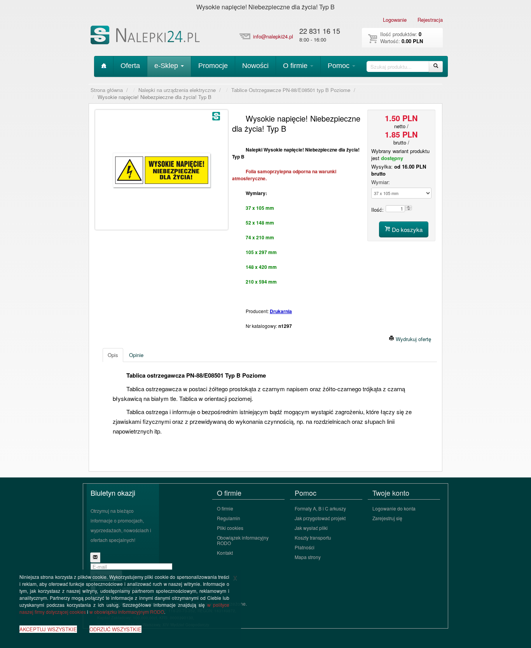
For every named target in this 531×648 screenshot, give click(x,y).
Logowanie (395, 19)
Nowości (255, 66)
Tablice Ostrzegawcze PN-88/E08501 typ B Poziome (290, 90)
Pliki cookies (230, 527)
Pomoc (339, 66)
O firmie (296, 66)
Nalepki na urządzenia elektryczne (177, 90)
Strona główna (107, 90)
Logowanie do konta (394, 508)
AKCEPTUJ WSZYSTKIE (48, 629)
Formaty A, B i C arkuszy (320, 508)
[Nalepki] (146, 36)
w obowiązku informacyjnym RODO (126, 611)
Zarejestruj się (387, 518)
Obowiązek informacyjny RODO (243, 540)
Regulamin (228, 518)
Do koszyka (406, 229)
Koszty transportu (313, 537)
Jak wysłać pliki (311, 527)
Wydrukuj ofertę (412, 339)
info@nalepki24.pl (273, 36)
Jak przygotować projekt (320, 518)
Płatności (304, 547)
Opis (113, 355)
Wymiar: (380, 182)
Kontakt (225, 552)
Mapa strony (308, 557)
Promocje (213, 66)
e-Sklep (167, 66)
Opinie (136, 355)
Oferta (130, 66)
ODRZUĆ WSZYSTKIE (115, 629)
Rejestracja (430, 19)
